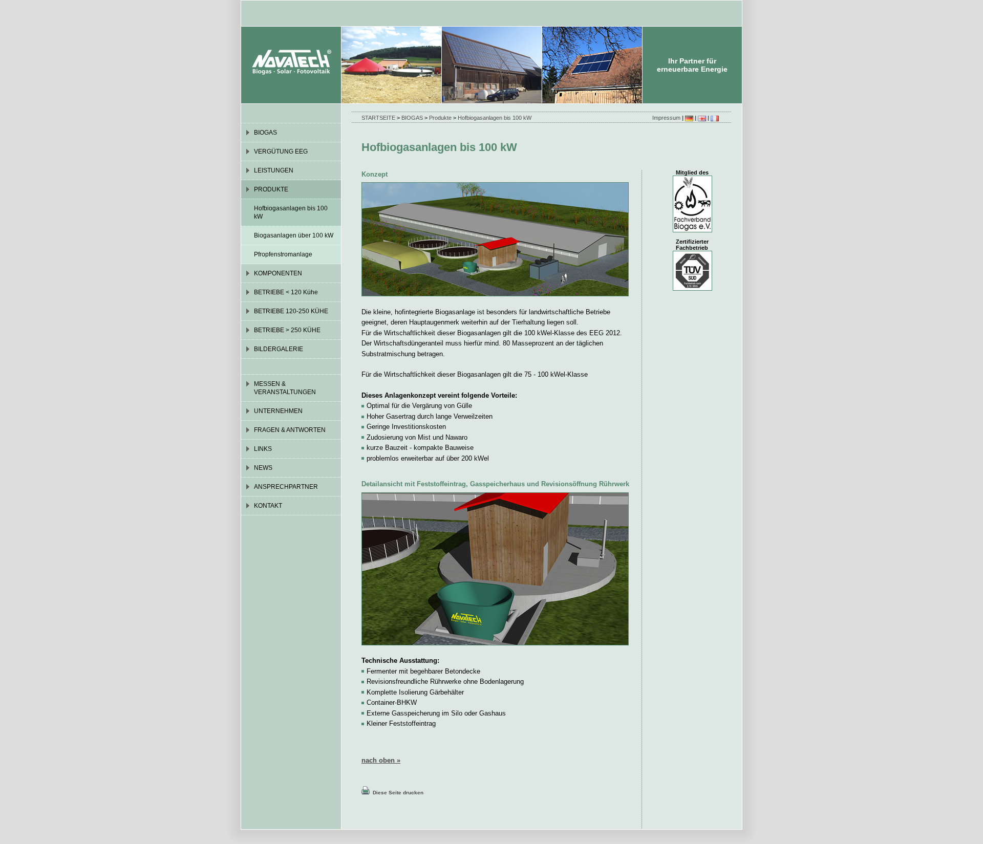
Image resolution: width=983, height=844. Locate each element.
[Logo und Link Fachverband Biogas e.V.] (692, 230)
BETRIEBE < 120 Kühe (286, 292)
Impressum (666, 118)
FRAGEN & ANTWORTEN (290, 430)
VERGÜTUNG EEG (281, 151)
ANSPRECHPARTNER (286, 486)
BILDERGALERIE (278, 349)
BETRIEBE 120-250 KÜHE (291, 311)
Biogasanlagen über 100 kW (293, 235)
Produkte (440, 118)
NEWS (263, 467)
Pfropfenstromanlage (283, 254)
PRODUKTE (271, 189)
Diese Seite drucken (396, 792)
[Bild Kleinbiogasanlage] (495, 294)
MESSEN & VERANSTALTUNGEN (285, 388)
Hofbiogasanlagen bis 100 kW (494, 118)
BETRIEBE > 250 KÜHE (287, 330)
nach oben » (380, 760)
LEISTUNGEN (273, 170)
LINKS (263, 448)
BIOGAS (412, 118)
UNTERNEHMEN (278, 411)
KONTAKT (268, 505)
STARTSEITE (378, 118)
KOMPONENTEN (278, 273)
